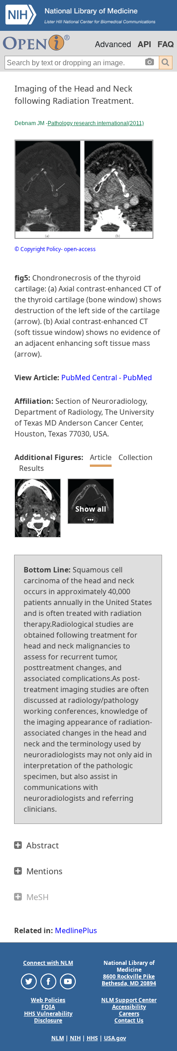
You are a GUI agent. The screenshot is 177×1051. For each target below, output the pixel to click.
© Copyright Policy (38, 249)
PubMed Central (89, 378)
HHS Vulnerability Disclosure (48, 1017)
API (144, 44)
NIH (75, 1038)
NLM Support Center (129, 1000)
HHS (92, 1038)
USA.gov (115, 1038)
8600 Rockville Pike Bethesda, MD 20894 (129, 980)
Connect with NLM (48, 963)
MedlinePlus (76, 930)
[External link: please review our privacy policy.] (29, 981)
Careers (129, 1013)
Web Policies (48, 1000)
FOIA (48, 1007)
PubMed (137, 378)
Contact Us (128, 1020)
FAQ (165, 44)
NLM (57, 1038)
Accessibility (129, 1007)
